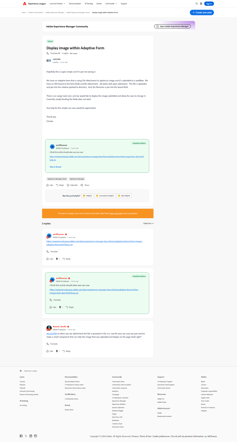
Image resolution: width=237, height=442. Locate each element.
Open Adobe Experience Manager (174, 26)
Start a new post (116, 213)
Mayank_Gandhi (59, 326)
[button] (202, 12)
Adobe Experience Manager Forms (78, 12)
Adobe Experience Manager (55, 12)
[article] (97, 247)
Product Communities (36, 12)
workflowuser (61, 145)
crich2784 (56, 59)
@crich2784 (51, 333)
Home (24, 12)
